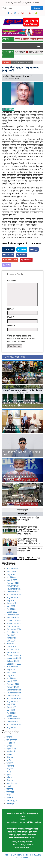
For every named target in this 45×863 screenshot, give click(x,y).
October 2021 (13, 721)
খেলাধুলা (10, 754)
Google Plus (11, 259)
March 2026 (12, 580)
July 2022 (11, 704)
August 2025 (12, 597)
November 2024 (14, 623)
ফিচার (9, 771)
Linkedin (9, 254)
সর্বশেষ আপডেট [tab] (22, 510)
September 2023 (14, 664)
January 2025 (13, 617)
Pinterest (27, 259)
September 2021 (14, 724)
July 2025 (11, 600)
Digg (35, 249)
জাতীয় (9, 760)
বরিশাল (9, 777)
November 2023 (14, 658)
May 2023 (11, 675)
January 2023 (13, 687)
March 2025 (12, 612)
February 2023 (13, 684)
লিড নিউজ (10, 792)
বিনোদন (10, 780)
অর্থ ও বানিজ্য (12, 740)
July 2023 (11, 669)
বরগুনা (9, 774)
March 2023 (12, 681)
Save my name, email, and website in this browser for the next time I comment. (21, 338)
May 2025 (11, 606)
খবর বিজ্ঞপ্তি (11, 751)
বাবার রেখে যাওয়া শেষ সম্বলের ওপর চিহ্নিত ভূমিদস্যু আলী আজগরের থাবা (22, 502)
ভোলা (9, 786)
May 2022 (11, 710)
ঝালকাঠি (10, 763)
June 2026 (11, 571)
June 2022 (11, 707)
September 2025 (14, 594)
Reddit (22, 254)
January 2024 (13, 652)
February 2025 (13, 614)
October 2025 (13, 591)
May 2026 (11, 574)
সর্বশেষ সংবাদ (19, 62)
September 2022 (14, 698)
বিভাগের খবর (12, 783)
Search (37, 8)
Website (11, 325)
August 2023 (12, 666)
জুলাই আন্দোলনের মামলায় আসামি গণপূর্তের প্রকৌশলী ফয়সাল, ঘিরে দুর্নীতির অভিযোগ (22, 429)
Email (10, 317)
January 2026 (13, 586)
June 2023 (11, 672)
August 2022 (12, 701)
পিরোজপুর (10, 769)
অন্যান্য (9, 737)
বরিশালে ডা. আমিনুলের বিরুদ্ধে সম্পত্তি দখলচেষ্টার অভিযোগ (20, 478)
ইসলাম (9, 745)
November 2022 (14, 692)
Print (7, 265)
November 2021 (14, 718)
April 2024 (11, 643)
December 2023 (14, 655)
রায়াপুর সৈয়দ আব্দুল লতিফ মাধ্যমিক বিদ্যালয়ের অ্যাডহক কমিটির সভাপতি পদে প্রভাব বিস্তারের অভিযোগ (21, 403)
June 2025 (11, 603)
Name (10, 309)
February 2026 (13, 583)
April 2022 (11, 713)
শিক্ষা (8, 795)
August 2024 (12, 632)
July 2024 (11, 635)
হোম (7, 62)
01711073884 (22, 857)
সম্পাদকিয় (11, 797)
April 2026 (11, 577)
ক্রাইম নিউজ (11, 748)
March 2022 (12, 715)
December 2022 (14, 689)
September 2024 (14, 629)
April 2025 (11, 609)
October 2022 (13, 695)
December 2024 (14, 620)
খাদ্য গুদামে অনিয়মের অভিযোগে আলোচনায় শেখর (22, 453)
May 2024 (11, 640)
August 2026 (12, 568)
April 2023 (11, 678)
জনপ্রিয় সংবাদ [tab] (22, 514)
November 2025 (14, 589)
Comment (12, 280)
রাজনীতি (10, 789)
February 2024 (13, 649)
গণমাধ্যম (10, 757)
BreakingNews (32, 860)
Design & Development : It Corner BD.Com (22, 855)
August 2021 (12, 727)
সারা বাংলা (27, 62)
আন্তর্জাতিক (11, 743)
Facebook (8, 249)
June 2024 (11, 637)
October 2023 (13, 661)
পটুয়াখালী (10, 766)
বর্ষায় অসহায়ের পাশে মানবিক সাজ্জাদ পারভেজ (19, 380)
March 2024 (12, 646)
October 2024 (13, 626)
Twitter (23, 249)
